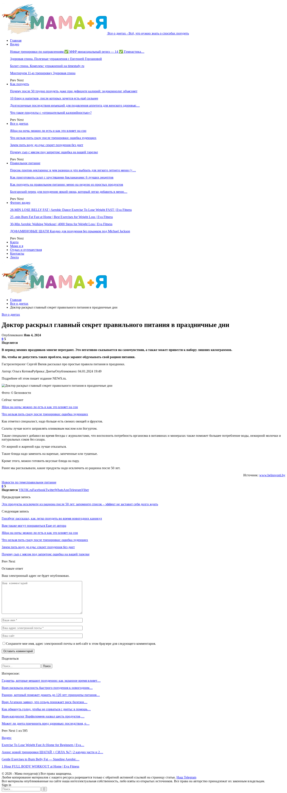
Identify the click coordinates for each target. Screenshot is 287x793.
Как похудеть (19, 84)
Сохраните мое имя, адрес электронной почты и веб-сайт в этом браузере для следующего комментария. (81, 643)
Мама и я (16, 246)
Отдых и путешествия (26, 250)
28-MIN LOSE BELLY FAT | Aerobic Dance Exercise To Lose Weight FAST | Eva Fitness (71, 210)
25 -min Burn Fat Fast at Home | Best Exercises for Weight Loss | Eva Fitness (61, 217)
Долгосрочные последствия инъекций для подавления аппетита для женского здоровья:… (75, 105)
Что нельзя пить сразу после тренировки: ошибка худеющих (53, 138)
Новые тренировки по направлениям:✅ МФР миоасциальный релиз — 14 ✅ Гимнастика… (77, 51)
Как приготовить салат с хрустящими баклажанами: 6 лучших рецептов (61, 177)
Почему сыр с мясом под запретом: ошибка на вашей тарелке (54, 152)
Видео (14, 44)
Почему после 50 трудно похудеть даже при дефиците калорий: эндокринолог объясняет (73, 91)
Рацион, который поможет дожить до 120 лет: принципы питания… (51, 695)
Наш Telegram (186, 777)
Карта (14, 242)
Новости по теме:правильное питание (29, 482)
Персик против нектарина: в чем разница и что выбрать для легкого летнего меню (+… (73, 170)
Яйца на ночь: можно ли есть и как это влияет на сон (48, 130)
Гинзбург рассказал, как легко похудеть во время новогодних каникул (52, 518)
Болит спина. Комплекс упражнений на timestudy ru (47, 66)
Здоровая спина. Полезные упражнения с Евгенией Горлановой (56, 59)
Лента (14, 257)
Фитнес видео (20, 202)
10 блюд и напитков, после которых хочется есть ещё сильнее (54, 98)
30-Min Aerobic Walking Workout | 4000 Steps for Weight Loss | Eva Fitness (61, 224)
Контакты (17, 253)
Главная (15, 40)
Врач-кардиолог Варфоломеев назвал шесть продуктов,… (43, 716)
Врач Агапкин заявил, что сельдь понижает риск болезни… (44, 702)
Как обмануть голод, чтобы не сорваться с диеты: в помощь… (46, 709)
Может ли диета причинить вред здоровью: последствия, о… (46, 723)
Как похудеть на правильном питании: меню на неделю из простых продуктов (66, 184)
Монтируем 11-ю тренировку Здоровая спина (42, 73)
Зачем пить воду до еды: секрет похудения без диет (46, 145)
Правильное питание (25, 163)
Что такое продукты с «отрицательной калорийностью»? (51, 112)
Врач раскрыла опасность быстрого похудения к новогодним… (47, 688)
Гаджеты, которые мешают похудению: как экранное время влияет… (51, 680)
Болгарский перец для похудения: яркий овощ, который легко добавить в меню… (68, 191)
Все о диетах (19, 123)
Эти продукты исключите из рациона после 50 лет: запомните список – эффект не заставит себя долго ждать (80, 504)
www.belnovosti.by (272, 475)
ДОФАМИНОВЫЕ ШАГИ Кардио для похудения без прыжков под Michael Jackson (70, 231)
